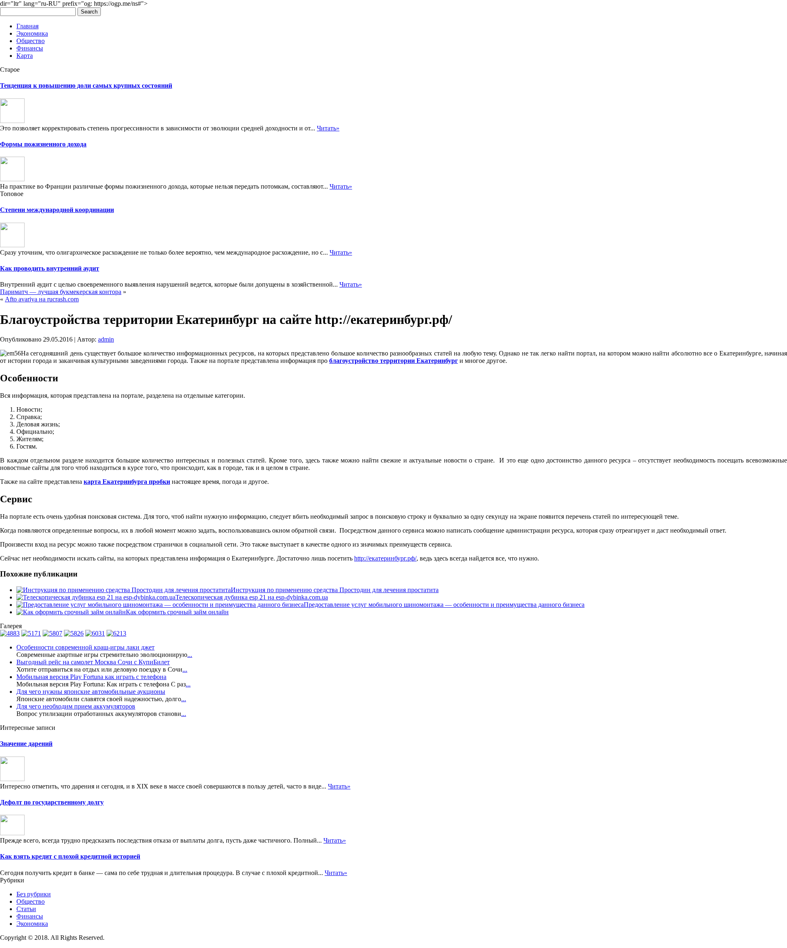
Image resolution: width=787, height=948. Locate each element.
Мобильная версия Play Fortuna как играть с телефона (91, 676)
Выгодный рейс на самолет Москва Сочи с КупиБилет (93, 662)
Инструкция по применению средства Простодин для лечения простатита (335, 589)
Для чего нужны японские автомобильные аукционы (90, 691)
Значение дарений (26, 743)
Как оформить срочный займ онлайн (177, 611)
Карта (24, 55)
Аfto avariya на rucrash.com (42, 299)
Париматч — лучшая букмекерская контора (60, 291)
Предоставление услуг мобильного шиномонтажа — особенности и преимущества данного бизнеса (444, 604)
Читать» (328, 128)
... (189, 654)
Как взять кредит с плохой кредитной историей (70, 856)
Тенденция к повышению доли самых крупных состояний (86, 85)
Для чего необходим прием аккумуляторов (75, 706)
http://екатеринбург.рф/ (385, 558)
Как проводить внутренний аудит (49, 268)
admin (106, 339)
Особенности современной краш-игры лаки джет (85, 647)
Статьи (26, 908)
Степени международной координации (57, 209)
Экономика (32, 33)
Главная (27, 26)
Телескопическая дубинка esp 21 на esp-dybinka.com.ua (251, 597)
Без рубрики (33, 894)
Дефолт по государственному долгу (52, 802)
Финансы (29, 48)
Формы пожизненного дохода (43, 144)
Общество (30, 40)
